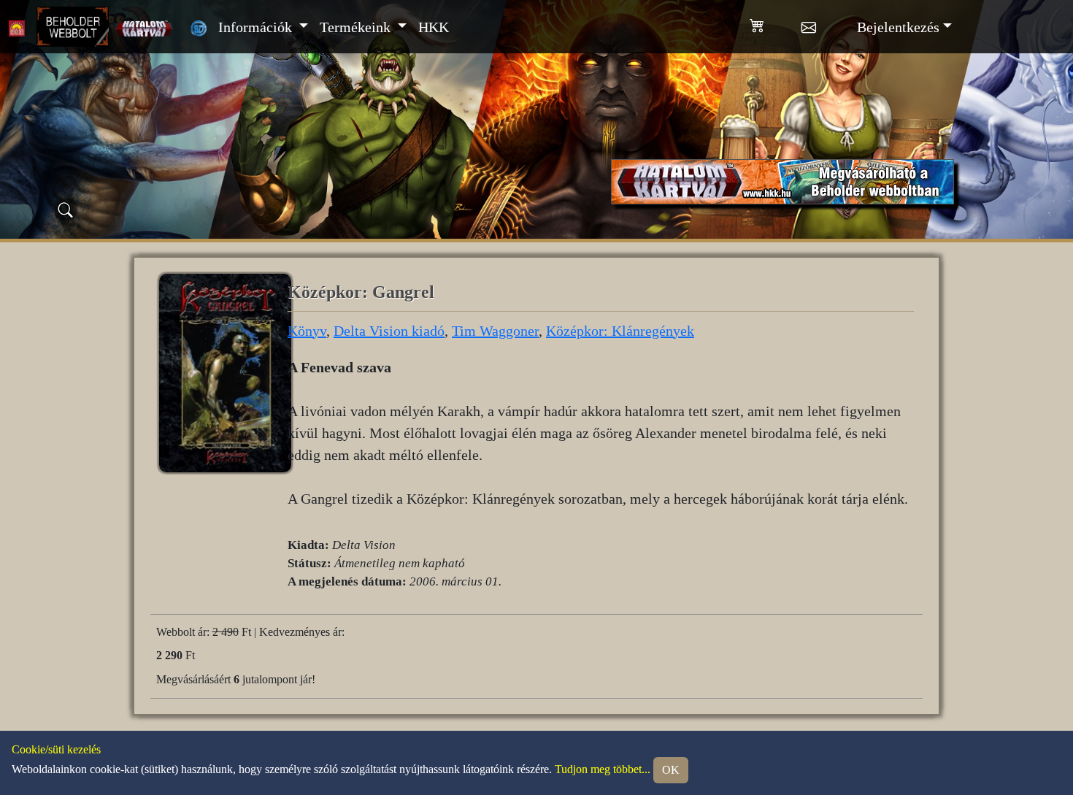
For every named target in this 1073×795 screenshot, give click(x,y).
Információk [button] (257, 27)
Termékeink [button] (357, 27)
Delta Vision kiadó (389, 331)
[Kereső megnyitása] (66, 209)
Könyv (307, 331)
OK (671, 770)
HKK (433, 27)
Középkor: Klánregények (620, 331)
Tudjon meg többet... (602, 768)
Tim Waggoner (495, 331)
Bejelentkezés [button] (898, 27)
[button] (775, 22)
